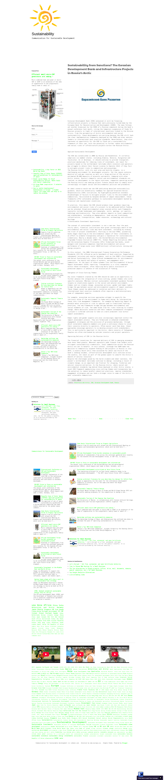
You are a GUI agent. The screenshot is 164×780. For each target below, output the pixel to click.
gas (74, 730)
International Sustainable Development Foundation (59, 703)
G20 (97, 689)
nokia (78, 732)
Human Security (103, 695)
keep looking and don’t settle (44, 732)
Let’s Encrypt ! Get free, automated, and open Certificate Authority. (95, 564)
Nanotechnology (121, 709)
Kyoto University (87, 707)
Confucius (111, 677)
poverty (96, 732)
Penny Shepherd (123, 712)
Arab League (50, 671)
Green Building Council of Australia (53, 693)
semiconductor (121, 732)
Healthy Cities (58, 695)
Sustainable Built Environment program (44, 722)
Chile (33, 620)
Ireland (34, 613)
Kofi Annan (65, 707)
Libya (48, 622)
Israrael (41, 628)
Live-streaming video (77, 575)
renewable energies (106, 732)
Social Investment (88, 718)
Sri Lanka (56, 632)
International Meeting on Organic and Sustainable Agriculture (90, 701)
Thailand (85, 726)
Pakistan (107, 712)
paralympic (84, 732)
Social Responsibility (116, 718)
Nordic (34, 712)
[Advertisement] (101, 52)
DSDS (83, 679)
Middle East (79, 709)
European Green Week (43, 620)
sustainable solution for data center (116, 736)
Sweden (55, 613)
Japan (34, 609)
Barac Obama (70, 673)
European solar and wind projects (88, 688)
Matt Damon (63, 709)
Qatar (104, 714)
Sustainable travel (112, 724)
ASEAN (80, 667)
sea (115, 732)
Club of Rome (102, 677)
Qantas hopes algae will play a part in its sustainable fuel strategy (48, 580)
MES (116, 707)
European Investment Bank (54, 688)
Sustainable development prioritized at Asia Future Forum (98, 469)
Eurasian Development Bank (104, 382)
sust (72, 734)
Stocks (39, 720)
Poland (41, 613)
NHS (115, 709)
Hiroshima (82, 695)
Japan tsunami (41, 617)
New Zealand (59, 617)
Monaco (45, 630)
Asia (39, 605)
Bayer (84, 673)
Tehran (44, 624)
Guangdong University (113, 693)
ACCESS (61, 667)
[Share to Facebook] (78, 380)
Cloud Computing (91, 677)
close (160, 778)
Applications (118, 669)
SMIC (80, 716)
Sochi (64, 718)
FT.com (111, 688)
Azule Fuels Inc (127, 671)
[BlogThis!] (75, 380)
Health (52, 695)
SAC (75, 716)
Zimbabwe (34, 635)
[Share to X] (76, 380)
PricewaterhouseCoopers (75, 714)
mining (69, 732)
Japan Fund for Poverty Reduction (47, 705)
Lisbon (53, 628)
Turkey (53, 619)
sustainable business (125, 734)
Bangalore (62, 673)
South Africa (36, 619)
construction (118, 728)
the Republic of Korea (55, 624)
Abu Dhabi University (120, 667)
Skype (59, 718)
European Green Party (125, 686)
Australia (95, 671)
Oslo (37, 632)
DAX (77, 679)
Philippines (43, 632)
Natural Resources (53, 710)
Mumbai (94, 709)
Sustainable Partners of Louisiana (65, 724)
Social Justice (101, 718)
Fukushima (60, 620)
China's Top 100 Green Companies (89, 527)
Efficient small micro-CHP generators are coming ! (96, 508)
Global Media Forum (63, 691)
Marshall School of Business (51, 709)
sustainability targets (97, 734)
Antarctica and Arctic (82, 382)
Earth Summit (120, 681)
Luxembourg (107, 707)
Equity (100, 683)
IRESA (125, 695)
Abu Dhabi (60, 619)
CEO (75, 675)
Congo (117, 677)
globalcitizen (97, 730)
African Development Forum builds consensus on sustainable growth (101, 453)
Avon (120, 671)
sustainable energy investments (61, 736)
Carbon (79, 675)
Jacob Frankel (128, 703)
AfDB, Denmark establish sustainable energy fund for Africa (47, 591)
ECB (65, 681)
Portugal (45, 611)
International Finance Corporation (121, 699)
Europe (55, 685)
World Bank (36, 728)
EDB (92, 382)
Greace (34, 693)
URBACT (112, 726)
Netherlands (36, 615)
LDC (94, 707)
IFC (59, 611)
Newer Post (72, 419)
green (104, 730)
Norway (43, 615)
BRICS (44, 673)
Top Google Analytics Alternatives (82, 572)
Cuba (62, 679)
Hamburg (34, 628)
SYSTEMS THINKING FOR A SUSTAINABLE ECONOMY (114, 716)
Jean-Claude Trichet (103, 705)
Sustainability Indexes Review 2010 (64, 720)
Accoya (130, 667)
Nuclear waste (74, 712)
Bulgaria (60, 675)
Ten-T (80, 726)
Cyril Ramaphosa (70, 679)
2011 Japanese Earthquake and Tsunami (45, 667)
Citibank (78, 677)
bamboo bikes (74, 728)
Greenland (53, 626)
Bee (87, 673)
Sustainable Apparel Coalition (110, 720)
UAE (53, 609)
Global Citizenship (50, 691)
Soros (126, 718)
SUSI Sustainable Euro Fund (90, 716)
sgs (127, 732)
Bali (48, 673)
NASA (106, 709)
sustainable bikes (111, 734)
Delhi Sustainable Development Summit (114, 679)
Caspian (84, 675)
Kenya (47, 628)
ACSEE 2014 (74, 667)
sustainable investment (96, 736)
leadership (58, 732)
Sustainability (43, 34)
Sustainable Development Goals (97, 722)
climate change (52, 615)
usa (34, 605)
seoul (39, 635)
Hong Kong (41, 622)
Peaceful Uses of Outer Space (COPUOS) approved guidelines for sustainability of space (47, 175)
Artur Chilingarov (60, 671)
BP (41, 673)
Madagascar (60, 628)
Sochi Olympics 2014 (74, 718)
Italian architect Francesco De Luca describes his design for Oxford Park (104, 479)
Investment (86, 703)
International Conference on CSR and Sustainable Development (51, 471)
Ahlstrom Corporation (52, 669)
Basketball (78, 673)
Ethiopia (129, 683)
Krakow (75, 707)
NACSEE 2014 (100, 709)
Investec (77, 703)
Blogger (125, 743)
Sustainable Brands (126, 720)
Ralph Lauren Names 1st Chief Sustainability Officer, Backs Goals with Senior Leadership (46, 180)
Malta (39, 630)
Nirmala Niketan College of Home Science (119, 710)
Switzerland (46, 619)
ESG (96, 681)
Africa (47, 605)
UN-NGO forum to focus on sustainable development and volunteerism (95, 463)
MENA (112, 707)
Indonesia (35, 697)
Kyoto (79, 707)
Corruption (46, 679)
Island (110, 703)
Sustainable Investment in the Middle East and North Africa (48, 568)
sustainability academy (81, 734)
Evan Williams (104, 688)
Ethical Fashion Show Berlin (117, 683)
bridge (93, 728)
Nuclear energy (64, 712)
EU (99, 681)
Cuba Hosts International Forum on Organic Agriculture (97, 443)
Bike (124, 673)
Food (46, 689)
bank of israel (84, 728)
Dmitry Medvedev (47, 681)
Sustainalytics (45, 726)
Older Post (129, 419)
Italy (33, 617)
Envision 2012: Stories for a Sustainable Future (81, 683)
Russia (117, 382)
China (55, 605)
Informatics (42, 697)
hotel (108, 730)
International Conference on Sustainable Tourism (93, 699)
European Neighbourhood (70, 688)
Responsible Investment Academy (122, 714)
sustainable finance (81, 736)
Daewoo (87, 679)
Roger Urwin (35, 716)
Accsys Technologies (38, 669)
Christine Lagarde (61, 677)
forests (69, 730)
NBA (110, 709)
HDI (37, 695)
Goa (94, 691)
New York (51, 617)
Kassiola (43, 707)
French (85, 689)
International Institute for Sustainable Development (50, 701)
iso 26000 (129, 730)
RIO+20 (109, 714)
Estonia (104, 683)
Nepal (61, 630)
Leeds (97, 707)
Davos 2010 (93, 679)
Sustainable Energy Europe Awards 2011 (120, 722)
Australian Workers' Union (109, 671)
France (34, 611)
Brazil (43, 675)
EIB (68, 681)
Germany (60, 607)
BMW (39, 673)
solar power (41, 734)
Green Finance (70, 693)
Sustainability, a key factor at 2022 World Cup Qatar (47, 170)
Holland (88, 695)
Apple (111, 669)
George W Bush (127, 689)
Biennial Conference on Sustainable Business (109, 673)
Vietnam (44, 633)
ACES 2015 (67, 667)
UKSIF (104, 726)
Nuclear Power (53, 712)
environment (53, 611)
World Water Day (63, 728)
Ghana (61, 615)
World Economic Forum (48, 728)
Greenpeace (102, 693)
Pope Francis (56, 714)
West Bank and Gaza (57, 633)
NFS (112, 709)
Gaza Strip (40, 626)
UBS (98, 726)
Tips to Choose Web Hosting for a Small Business (87, 566)
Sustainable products (98, 724)
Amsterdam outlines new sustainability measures (94, 517)
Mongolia (50, 630)
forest (64, 730)
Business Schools (68, 675)
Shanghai (50, 632)
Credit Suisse (55, 679)
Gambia (34, 626)
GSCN (103, 689)
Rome (41, 716)
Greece (34, 622)
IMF (62, 611)
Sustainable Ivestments (42, 724)
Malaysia (34, 630)
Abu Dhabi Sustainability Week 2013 (101, 667)
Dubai (61, 613)
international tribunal (118, 730)
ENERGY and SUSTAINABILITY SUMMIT (81, 681)
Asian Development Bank (82, 671)
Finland (53, 620)
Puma (95, 714)
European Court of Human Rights (107, 686)
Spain (39, 624)
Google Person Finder (114, 691)
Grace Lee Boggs (127, 691)
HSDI (42, 695)
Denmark (129, 679)
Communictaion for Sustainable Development (47, 451)
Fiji (116, 688)
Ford (50, 689)
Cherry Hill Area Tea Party (119, 675)
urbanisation (49, 738)
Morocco (56, 630)
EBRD (59, 681)
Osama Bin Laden (95, 712)
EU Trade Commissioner (109, 681)
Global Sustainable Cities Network (81, 691)
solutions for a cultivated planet (58, 734)
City (83, 677)
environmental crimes (55, 730)
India (61, 605)
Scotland (48, 613)
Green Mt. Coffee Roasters (83, 693)
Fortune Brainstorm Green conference (64, 689)
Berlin (91, 673)
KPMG (38, 707)
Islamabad (104, 703)
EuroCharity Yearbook (43, 686)
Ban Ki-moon (54, 673)
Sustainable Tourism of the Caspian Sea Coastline (95, 498)
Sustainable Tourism (84, 724)
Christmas (71, 677)
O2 (80, 712)
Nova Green (45, 712)
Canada (61, 609)
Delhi (99, 679)
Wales (49, 633)
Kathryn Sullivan (51, 707)
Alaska (62, 669)
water (61, 738)
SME (78, 716)
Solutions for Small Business (80, 539)
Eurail (34, 686)
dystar (130, 728)
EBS (63, 681)
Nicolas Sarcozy (100, 710)
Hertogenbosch (74, 695)
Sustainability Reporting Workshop (88, 720)
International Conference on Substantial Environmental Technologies (54, 699)
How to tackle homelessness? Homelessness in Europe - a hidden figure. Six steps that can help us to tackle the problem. (47, 190)
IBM (110, 695)
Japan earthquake (65, 705)
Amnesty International (80, 669)
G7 (100, 689)
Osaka (33, 632)
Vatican (39, 633)
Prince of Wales (88, 714)
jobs (33, 732)
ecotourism (35, 730)
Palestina (55, 622)
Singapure (47, 609)
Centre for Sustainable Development (99, 675)
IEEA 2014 (114, 695)
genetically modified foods (84, 730)
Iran (56, 609)
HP (40, 695)
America (68, 669)
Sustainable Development (72, 722)
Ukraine (34, 633)
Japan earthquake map (78, 705)
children (99, 728)
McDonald (70, 709)
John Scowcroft (122, 705)
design (125, 728)
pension (90, 732)
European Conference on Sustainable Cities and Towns (78, 686)
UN (108, 726)
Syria (61, 632)
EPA (93, 681)
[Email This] (73, 380)
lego (64, 732)
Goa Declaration (101, 691)
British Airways (51, 675)
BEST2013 (34, 673)
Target (71, 726)
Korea (39, 611)
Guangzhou (60, 626)
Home (100, 419)
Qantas (99, 714)
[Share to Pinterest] (80, 380)
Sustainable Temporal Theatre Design (90, 488)
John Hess (114, 705)
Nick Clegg (91, 710)
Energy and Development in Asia (54, 683)
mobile (74, 732)
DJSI (79, 679)
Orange (83, 712)
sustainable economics (40, 736)
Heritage (66, 695)
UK (101, 726)
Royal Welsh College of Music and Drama (55, 716)
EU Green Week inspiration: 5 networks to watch (47, 185)
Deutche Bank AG (37, 681)
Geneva (47, 626)
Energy (40, 683)
